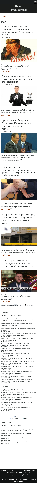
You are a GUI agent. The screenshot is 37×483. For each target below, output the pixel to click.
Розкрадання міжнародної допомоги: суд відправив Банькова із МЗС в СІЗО (17, 367)
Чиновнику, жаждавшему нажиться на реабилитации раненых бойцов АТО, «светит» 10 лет (17, 30)
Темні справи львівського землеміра (12, 315)
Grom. (18, 6)
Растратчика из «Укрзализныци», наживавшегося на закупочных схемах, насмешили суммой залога (18, 218)
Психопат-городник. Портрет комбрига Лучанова (16, 442)
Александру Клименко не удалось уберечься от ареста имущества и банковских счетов (18, 263)
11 (29, 305)
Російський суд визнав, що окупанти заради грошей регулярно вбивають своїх (17, 339)
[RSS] (24, 418)
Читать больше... (6, 71)
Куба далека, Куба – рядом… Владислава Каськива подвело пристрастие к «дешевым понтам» (17, 124)
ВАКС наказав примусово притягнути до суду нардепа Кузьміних (18, 329)
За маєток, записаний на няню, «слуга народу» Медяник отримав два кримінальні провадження (18, 334)
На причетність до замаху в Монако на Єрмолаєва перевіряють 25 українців (16, 324)
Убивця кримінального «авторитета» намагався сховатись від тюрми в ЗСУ (15, 354)
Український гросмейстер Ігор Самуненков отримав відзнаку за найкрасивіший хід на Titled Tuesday (17, 380)
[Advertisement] (18, 456)
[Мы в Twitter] (17, 418)
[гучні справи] (9, 470)
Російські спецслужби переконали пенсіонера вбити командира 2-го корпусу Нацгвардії (17, 372)
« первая (3, 305)
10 (27, 305)
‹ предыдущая (10, 305)
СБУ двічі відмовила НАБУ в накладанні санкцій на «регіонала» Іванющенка (17, 349)
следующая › (4, 308)
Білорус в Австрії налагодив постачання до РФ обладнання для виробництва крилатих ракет (15, 344)
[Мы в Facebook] (11, 418)
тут (30, 472)
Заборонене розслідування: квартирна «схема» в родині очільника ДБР (18, 438)
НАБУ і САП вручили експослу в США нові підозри (17, 358)
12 (32, 305)
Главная (4, 16)
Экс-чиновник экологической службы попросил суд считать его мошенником (17, 79)
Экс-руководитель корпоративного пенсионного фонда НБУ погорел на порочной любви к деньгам (18, 171)
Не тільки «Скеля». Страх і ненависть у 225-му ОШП (17, 376)
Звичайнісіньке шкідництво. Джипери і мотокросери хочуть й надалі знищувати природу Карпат (17, 362)
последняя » (12, 308)
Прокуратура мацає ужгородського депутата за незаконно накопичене (15, 408)
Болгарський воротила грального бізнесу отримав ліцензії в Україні (16, 403)
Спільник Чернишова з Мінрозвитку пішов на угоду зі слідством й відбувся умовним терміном (18, 319)
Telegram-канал (21, 477)
